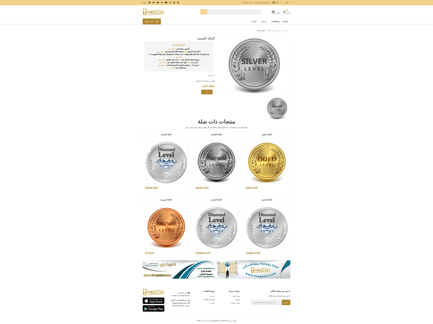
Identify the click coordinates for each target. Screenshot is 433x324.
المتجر (278, 13)
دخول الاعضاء (247, 2)
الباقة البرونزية (166, 200)
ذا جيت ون (211, 75)
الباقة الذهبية (267, 134)
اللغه (276, 2)
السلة (288, 13)
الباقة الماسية (166, 134)
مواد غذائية (236, 296)
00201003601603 (178, 306)
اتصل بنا (253, 21)
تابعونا (144, 2)
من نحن (264, 21)
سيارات (237, 299)
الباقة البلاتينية (216, 134)
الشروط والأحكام (209, 299)
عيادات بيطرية (235, 303)
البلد (287, 2)
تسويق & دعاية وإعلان (274, 30)
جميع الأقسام (276, 21)
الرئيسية (285, 21)
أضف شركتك (149, 21)
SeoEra (224, 321)
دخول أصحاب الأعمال (263, 2)
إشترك (286, 302)
